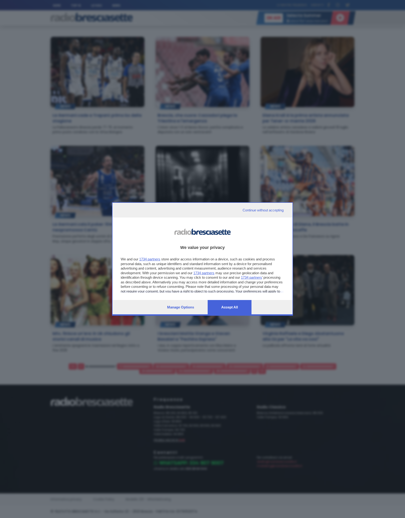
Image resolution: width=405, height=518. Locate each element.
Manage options (180, 307)
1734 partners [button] (149, 259)
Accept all (229, 307)
